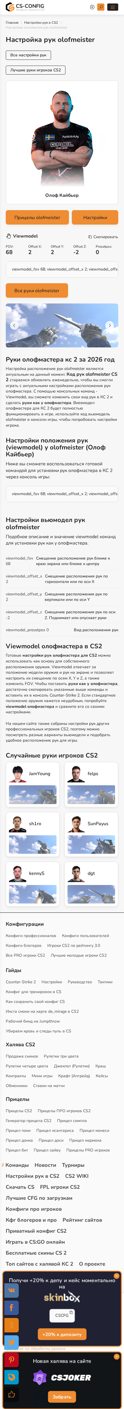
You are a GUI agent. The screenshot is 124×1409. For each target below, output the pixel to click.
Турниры (73, 1165)
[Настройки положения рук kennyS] (17, 873)
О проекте (92, 1263)
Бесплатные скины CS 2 (36, 1252)
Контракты (16, 1076)
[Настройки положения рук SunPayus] (76, 823)
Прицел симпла (72, 1120)
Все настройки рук (28, 55)
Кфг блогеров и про (31, 1220)
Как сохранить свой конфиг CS (35, 1001)
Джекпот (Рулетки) (72, 1066)
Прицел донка (19, 1140)
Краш (100, 1066)
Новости (45, 1165)
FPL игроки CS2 (60, 1187)
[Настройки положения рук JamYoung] (17, 773)
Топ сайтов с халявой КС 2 (39, 1263)
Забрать (62, 1397)
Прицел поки (18, 1130)
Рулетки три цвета (61, 1056)
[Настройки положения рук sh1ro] (17, 823)
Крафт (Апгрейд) (74, 1076)
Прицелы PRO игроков (88, 1150)
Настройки (95, 217)
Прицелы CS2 (19, 1111)
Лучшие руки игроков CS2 (35, 70)
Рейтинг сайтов (82, 1220)
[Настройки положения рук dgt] (76, 873)
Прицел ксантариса (55, 1130)
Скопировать (105, 237)
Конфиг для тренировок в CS (33, 992)
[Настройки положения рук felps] (76, 773)
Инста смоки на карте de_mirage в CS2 (42, 1011)
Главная (12, 22)
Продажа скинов (22, 1056)
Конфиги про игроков (34, 1209)
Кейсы (102, 1076)
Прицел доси (51, 1140)
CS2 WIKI (77, 1176)
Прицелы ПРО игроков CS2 (64, 1111)
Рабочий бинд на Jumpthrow (33, 1021)
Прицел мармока (85, 1140)
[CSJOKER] (62, 1378)
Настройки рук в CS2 (41, 22)
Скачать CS (20, 1187)
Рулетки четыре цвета (27, 1066)
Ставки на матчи (49, 1085)
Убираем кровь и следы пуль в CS (38, 1031)
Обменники (16, 1085)
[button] (48, 343)
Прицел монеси (94, 1130)
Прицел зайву (47, 1150)
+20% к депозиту (61, 1334)
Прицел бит (17, 1150)
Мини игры (42, 1076)
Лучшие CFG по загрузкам (39, 1198)
